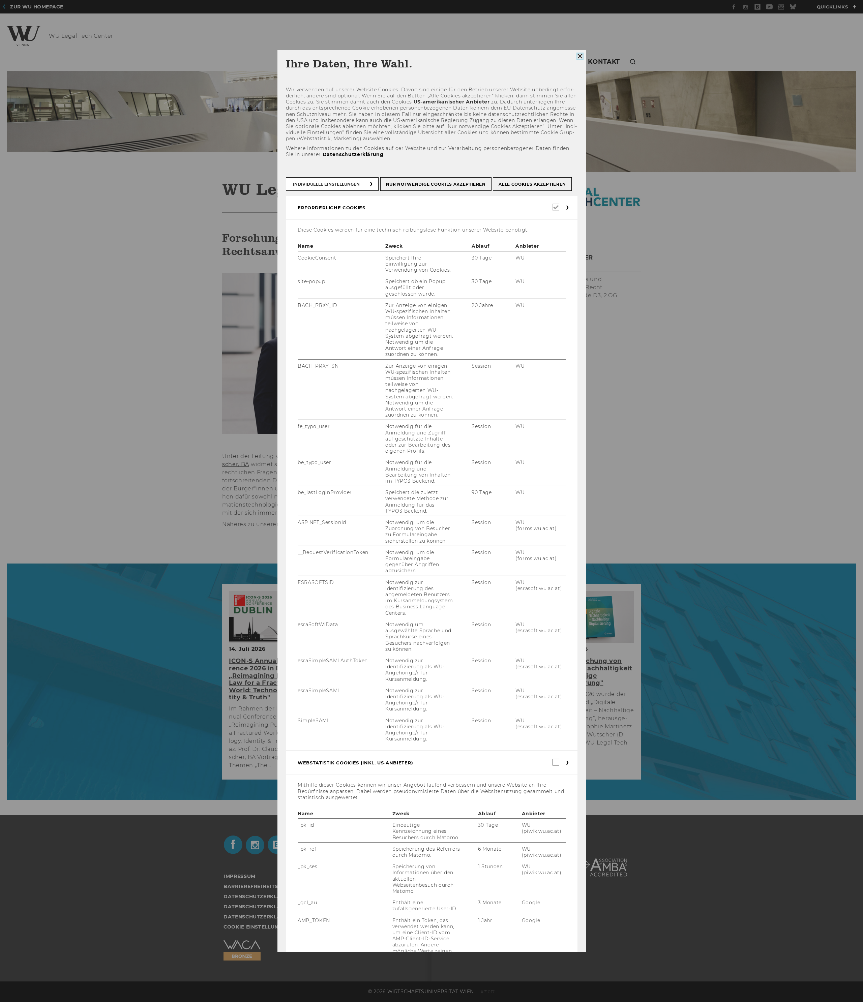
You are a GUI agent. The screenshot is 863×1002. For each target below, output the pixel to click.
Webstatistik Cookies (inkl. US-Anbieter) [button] (355, 763)
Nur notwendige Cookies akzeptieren (435, 184)
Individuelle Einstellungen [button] (326, 184)
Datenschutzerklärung (352, 154)
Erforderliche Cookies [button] (331, 207)
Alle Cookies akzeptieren (532, 184)
